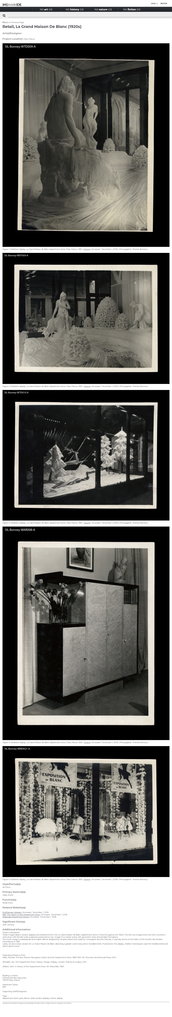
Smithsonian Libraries (12, 912)
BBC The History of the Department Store (21, 915)
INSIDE (46, 9)
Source (87, 249)
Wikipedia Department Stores (16, 917)
